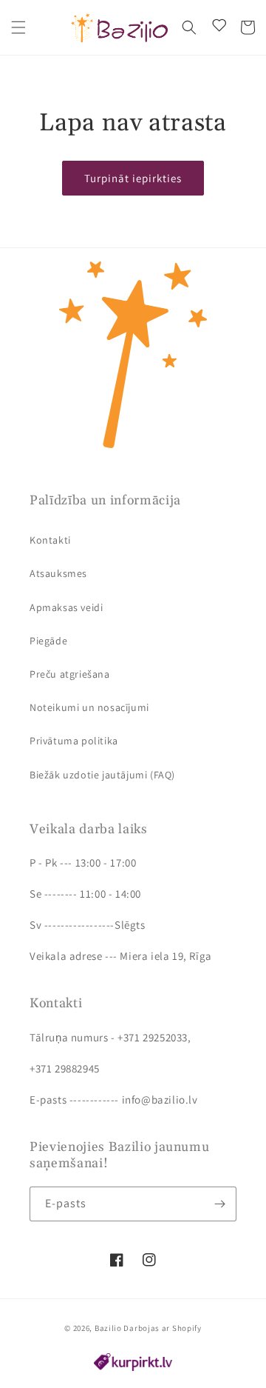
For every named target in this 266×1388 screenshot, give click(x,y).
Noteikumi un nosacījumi (89, 707)
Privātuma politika (74, 740)
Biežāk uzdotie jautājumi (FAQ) (102, 774)
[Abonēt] (219, 1204)
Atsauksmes (58, 573)
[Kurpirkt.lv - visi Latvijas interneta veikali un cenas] (133, 1367)
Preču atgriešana (70, 674)
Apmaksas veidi (66, 607)
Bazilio (108, 1328)
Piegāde (48, 640)
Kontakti (50, 540)
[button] (18, 27)
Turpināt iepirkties (133, 178)
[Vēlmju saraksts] (216, 27)
